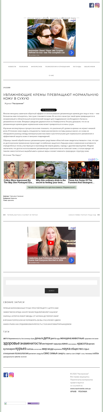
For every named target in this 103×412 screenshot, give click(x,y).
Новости (12, 66)
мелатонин (38, 349)
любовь (30, 349)
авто (5, 338)
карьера (58, 343)
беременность (14, 338)
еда (58, 338)
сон (73, 353)
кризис (91, 343)
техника (88, 353)
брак (32, 339)
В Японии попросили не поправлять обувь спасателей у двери (32, 320)
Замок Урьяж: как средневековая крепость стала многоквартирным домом (37, 324)
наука (66, 348)
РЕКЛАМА (82, 391)
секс (46, 353)
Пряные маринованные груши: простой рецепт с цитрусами (30, 308)
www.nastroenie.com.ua (80, 388)
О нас (51, 75)
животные (78, 338)
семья (53, 353)
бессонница (25, 339)
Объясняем (89, 66)
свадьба (39, 353)
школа (17, 356)
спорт (77, 353)
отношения (8, 353)
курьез (20, 348)
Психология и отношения (57, 66)
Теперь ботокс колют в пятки (22, 215)
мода (50, 348)
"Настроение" (18, 103)
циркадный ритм (8, 357)
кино (65, 343)
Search (51, 291)
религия (32, 353)
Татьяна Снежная (16, 196)
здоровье (11, 343)
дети (46, 338)
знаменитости (31, 343)
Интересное (36, 66)
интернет (47, 343)
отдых (86, 349)
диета (53, 338)
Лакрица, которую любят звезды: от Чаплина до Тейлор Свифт (31, 316)
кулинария (9, 348)
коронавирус (72, 344)
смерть (61, 353)
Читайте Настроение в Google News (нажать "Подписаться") (51, 187)
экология (24, 357)
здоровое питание (91, 339)
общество (77, 348)
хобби (95, 353)
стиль (83, 353)
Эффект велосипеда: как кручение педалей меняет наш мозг (30, 312)
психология (21, 353)
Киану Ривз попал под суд (82, 215)
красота (11, 200)
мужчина (58, 349)
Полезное (23, 66)
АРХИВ (73, 391)
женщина (65, 338)
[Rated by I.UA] (15, 403)
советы (68, 353)
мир (44, 348)
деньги (39, 338)
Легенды (77, 66)
